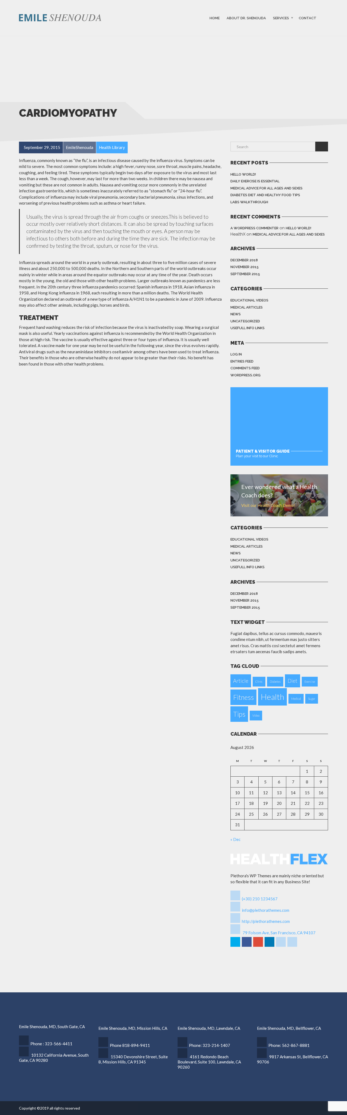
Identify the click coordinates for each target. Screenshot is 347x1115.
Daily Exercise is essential (254, 181)
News (235, 314)
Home (215, 18)
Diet (292, 681)
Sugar (311, 698)
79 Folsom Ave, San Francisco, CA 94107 (279, 932)
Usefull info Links (247, 328)
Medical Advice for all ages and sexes (266, 188)
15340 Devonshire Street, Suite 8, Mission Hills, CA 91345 (133, 1059)
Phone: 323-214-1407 (209, 1045)
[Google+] (258, 946)
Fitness (243, 697)
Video (255, 715)
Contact (307, 18)
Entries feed (241, 361)
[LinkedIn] (270, 946)
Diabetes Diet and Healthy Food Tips (265, 195)
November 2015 (244, 267)
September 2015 (245, 274)
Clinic (259, 681)
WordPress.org (245, 375)
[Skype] (281, 946)
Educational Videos (249, 300)
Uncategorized (245, 321)
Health (272, 696)
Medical (296, 698)
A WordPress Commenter (254, 228)
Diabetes (275, 681)
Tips (239, 714)
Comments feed (245, 368)
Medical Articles (246, 307)
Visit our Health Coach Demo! (268, 505)
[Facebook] (247, 946)
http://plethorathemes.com (266, 921)
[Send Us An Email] (292, 946)
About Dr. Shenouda (246, 18)
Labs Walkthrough (249, 202)
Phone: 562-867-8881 (289, 1045)
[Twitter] (235, 946)
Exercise (309, 681)
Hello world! (243, 174)
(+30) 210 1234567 (260, 898)
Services (281, 18)
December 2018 (244, 260)
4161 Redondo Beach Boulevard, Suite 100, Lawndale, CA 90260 (209, 1061)
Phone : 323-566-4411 (51, 1043)
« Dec (235, 839)
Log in (236, 354)
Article (240, 681)
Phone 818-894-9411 (130, 1045)
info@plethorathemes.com (265, 910)
